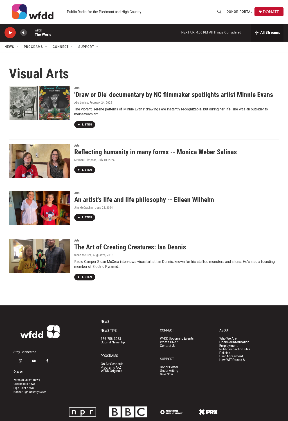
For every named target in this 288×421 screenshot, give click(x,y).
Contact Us (168, 345)
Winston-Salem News (27, 379)
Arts (76, 88)
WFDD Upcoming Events (177, 338)
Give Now (166, 374)
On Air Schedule (112, 364)
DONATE (271, 11)
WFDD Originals (111, 371)
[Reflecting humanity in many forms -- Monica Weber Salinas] (39, 161)
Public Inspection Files (234, 349)
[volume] (23, 33)
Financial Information (234, 342)
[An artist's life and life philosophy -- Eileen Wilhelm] (39, 208)
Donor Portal (239, 11)
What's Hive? (169, 342)
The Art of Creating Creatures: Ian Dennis (130, 247)
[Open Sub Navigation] (17, 47)
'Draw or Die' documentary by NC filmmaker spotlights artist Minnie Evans (173, 95)
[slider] (31, 32)
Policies (224, 353)
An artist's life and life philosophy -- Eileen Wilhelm (144, 200)
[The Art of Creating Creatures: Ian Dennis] (39, 256)
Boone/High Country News (30, 392)
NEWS (105, 321)
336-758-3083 (111, 338)
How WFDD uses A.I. (233, 360)
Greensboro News (25, 383)
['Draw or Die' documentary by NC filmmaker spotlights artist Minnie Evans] (39, 103)
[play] (10, 32)
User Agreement (231, 356)
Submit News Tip (113, 342)
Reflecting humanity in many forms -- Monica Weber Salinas (155, 152)
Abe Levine (81, 102)
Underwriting (169, 370)
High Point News (24, 388)
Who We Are (228, 338)
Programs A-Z (111, 367)
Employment (228, 345)
